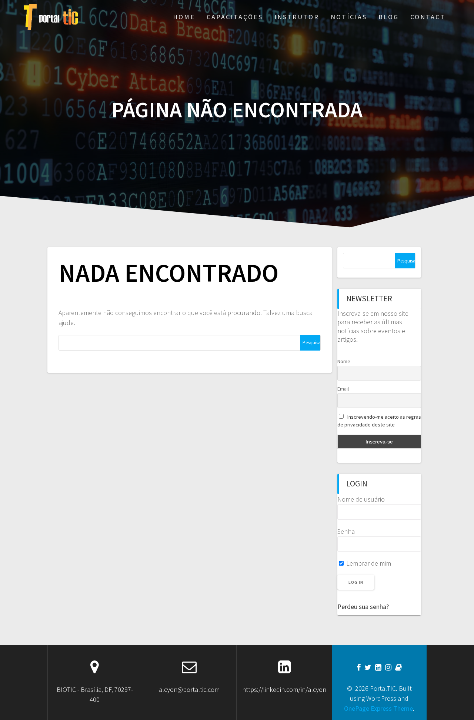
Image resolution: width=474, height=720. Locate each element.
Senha (346, 531)
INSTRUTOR (296, 17)
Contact (427, 17)
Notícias (349, 17)
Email (343, 388)
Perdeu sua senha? (363, 606)
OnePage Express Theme (378, 708)
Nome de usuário (361, 499)
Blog (388, 17)
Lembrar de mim (368, 563)
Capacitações (235, 17)
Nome (343, 361)
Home (184, 17)
